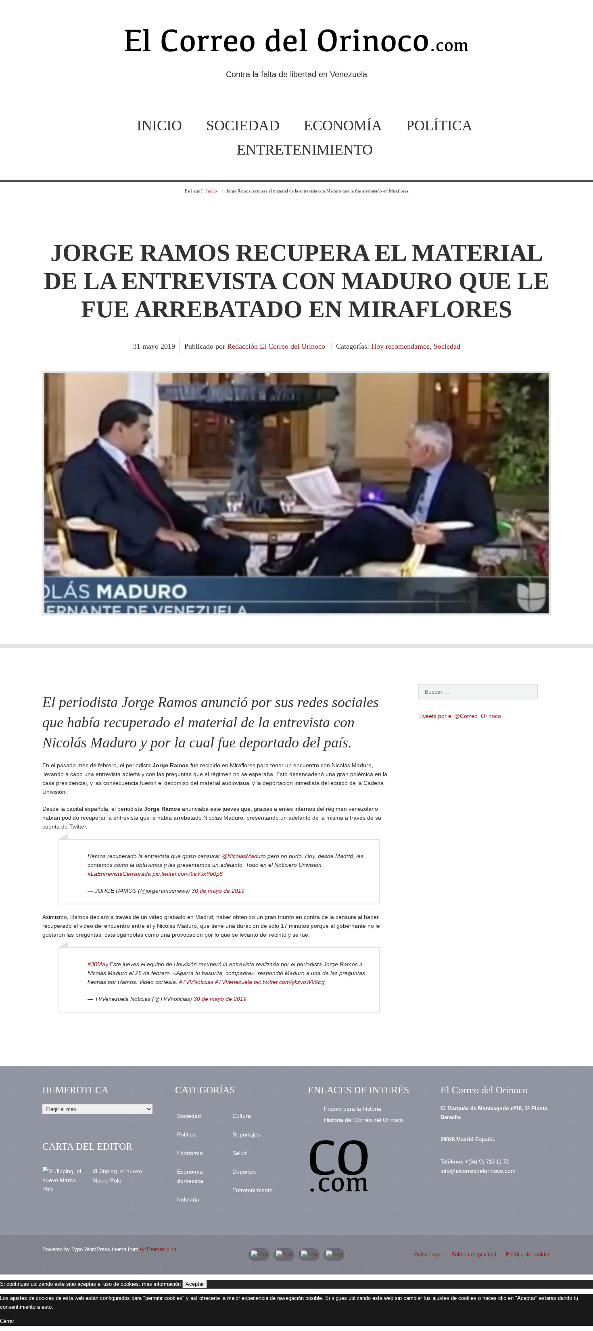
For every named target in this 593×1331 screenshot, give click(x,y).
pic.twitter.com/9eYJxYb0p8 (187, 874)
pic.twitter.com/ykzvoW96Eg (289, 982)
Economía (343, 125)
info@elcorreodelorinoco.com (478, 1171)
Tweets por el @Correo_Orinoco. (460, 716)
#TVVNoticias (196, 982)
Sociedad (243, 125)
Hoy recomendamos (400, 346)
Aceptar (195, 1284)
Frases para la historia (352, 1108)
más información (161, 1284)
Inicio (159, 125)
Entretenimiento (305, 150)
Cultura (241, 1116)
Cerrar (7, 1321)
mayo (151, 346)
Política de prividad (473, 1254)
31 (137, 346)
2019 (168, 346)
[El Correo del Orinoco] (296, 43)
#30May (98, 964)
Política (439, 125)
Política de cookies (528, 1254)
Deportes (244, 1171)
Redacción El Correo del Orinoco (276, 346)
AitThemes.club (158, 1249)
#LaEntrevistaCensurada (119, 874)
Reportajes (246, 1134)
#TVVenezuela (233, 982)
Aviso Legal (428, 1254)
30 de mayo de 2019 (218, 890)
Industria (188, 1199)
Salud (239, 1153)
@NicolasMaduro (244, 856)
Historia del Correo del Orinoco (363, 1120)
